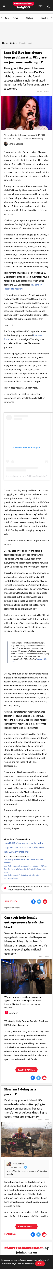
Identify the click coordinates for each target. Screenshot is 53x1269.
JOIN (40, 6)
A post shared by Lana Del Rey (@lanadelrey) (26, 476)
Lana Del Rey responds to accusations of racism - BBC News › (26, 866)
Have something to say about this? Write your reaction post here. (28, 888)
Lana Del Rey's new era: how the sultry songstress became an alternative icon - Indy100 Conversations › (24, 847)
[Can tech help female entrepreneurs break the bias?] (26, 976)
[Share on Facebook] (33, 901)
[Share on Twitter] (39, 901)
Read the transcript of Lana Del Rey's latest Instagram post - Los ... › (25, 870)
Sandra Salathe (16, 143)
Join (7, 18)
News (15, 18)
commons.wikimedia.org (33, 138)
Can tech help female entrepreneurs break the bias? (24, 922)
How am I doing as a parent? (20, 1091)
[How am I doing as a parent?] (26, 1139)
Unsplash (8, 1008)
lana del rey (10, 901)
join (40, 1264)
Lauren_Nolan (17, 1164)
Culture (29, 18)
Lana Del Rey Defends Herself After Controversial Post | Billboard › (24, 861)
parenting (10, 1234)
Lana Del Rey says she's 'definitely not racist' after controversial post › (21, 876)
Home (5, 43)
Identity (44, 18)
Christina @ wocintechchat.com (24, 1004)
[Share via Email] (45, 901)
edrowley (13, 1013)
